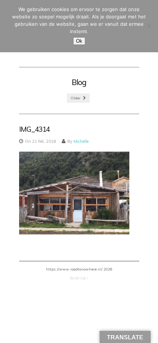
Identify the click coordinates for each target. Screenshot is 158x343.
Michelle (81, 141)
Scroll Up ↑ (79, 278)
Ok (79, 41)
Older (76, 98)
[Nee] (148, 26)
